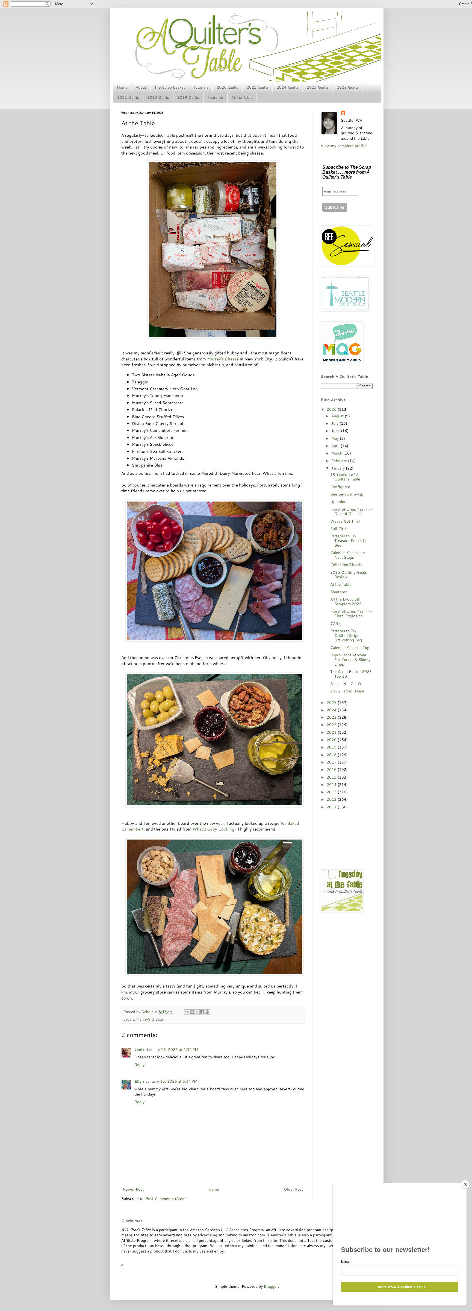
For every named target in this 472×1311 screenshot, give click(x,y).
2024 (332, 710)
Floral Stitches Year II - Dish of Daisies (351, 511)
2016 (332, 769)
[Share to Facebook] (202, 1012)
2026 (332, 409)
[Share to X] (197, 1012)
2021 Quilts (128, 97)
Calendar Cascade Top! (350, 647)
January (338, 468)
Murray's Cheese (223, 359)
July (335, 423)
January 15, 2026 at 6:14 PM (171, 1081)
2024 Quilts (288, 87)
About (141, 87)
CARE (335, 623)
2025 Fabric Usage (347, 691)
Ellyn (139, 1081)
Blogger (271, 1286)
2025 (332, 702)
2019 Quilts (188, 97)
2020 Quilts (158, 97)
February (339, 461)
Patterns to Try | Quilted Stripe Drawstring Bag (346, 635)
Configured (340, 487)
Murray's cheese (149, 1019)
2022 (332, 724)
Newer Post (133, 1189)
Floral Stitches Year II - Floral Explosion (351, 613)
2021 (332, 732)
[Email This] (186, 1012)
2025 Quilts (258, 87)
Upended (338, 501)
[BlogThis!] (191, 1012)
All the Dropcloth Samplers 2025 (346, 601)
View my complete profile (344, 145)
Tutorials (200, 87)
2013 (332, 792)
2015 (332, 777)
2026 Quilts (227, 87)
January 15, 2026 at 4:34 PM (172, 1049)
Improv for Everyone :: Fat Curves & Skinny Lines (350, 659)
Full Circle (339, 528)
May (335, 438)
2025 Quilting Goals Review (348, 575)
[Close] (465, 1184)
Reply (139, 1064)
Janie (139, 1049)
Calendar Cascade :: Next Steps (347, 555)
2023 (332, 717)
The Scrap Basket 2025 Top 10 (351, 674)
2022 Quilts (348, 87)
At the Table (242, 97)
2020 (332, 739)
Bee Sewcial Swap (346, 494)
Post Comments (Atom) (166, 1198)
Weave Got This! (345, 521)
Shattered (338, 592)
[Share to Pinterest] (207, 1012)
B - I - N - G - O (345, 683)
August (338, 416)
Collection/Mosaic (346, 564)
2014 (332, 784)
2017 (332, 762)
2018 (332, 755)
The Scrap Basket (169, 87)
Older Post (293, 1189)
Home (122, 87)
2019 (332, 747)
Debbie (147, 1011)
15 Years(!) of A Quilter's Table (345, 477)
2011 (332, 807)
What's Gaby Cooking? (215, 829)
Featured (215, 97)
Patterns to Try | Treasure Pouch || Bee (348, 540)
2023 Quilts (318, 87)
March (337, 453)
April (336, 445)
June (336, 430)
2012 (332, 799)
